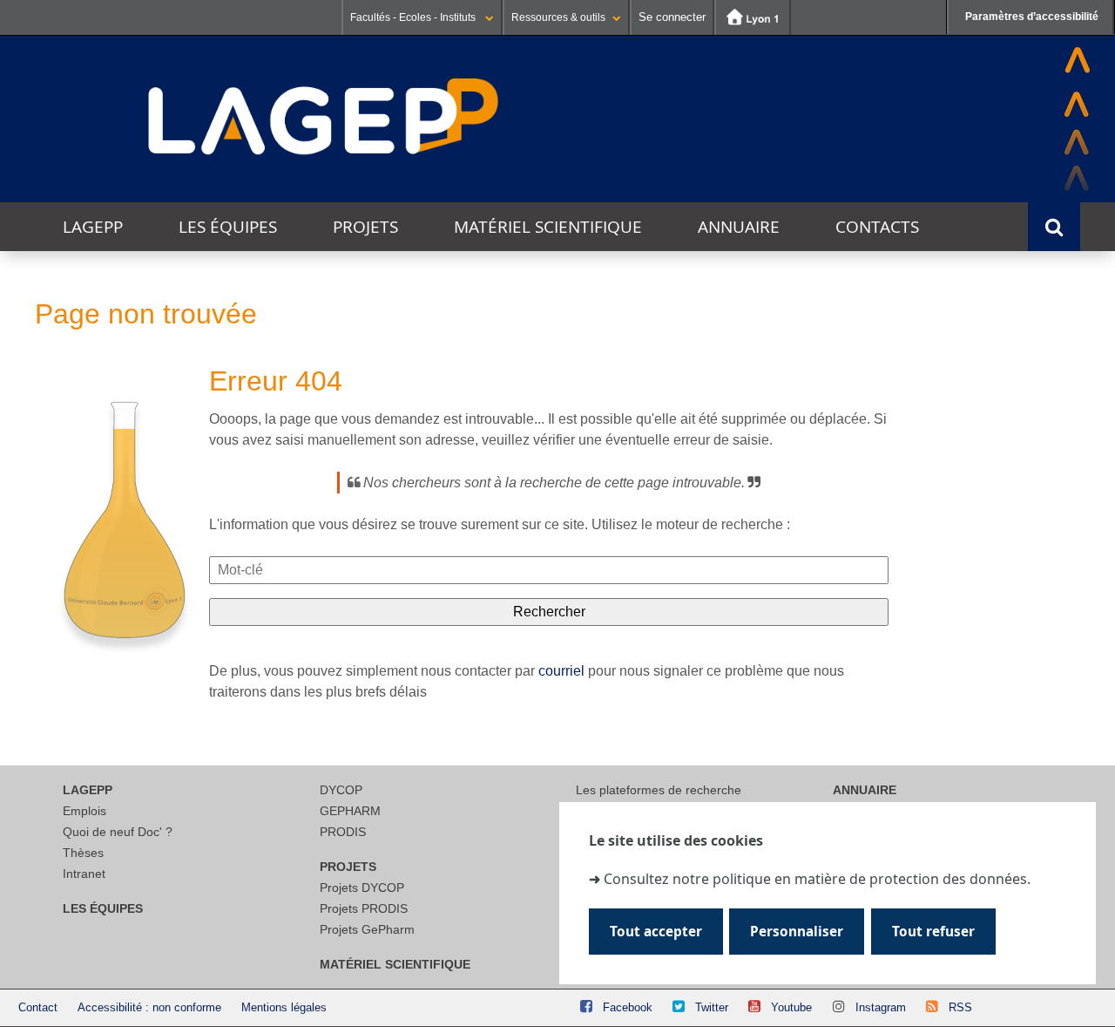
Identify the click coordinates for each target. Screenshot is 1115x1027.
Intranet (84, 874)
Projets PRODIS (364, 908)
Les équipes (228, 226)
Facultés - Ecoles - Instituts (414, 17)
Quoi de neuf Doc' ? (117, 832)
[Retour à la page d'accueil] (324, 117)
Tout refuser (933, 931)
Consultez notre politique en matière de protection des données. (817, 878)
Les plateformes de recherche (658, 790)
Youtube (791, 1007)
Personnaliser (796, 931)
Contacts (877, 226)
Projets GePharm (367, 929)
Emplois (84, 811)
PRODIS (343, 832)
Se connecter (672, 17)
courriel (561, 670)
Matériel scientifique (548, 226)
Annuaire (739, 226)
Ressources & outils (558, 17)
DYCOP (341, 790)
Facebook (627, 1007)
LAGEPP (93, 226)
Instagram (880, 1007)
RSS (960, 1007)
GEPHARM (350, 811)
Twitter (711, 1007)
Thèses (83, 853)
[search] (549, 570)
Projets (365, 226)
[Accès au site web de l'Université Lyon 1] (752, 17)
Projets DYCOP (362, 887)
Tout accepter (656, 931)
